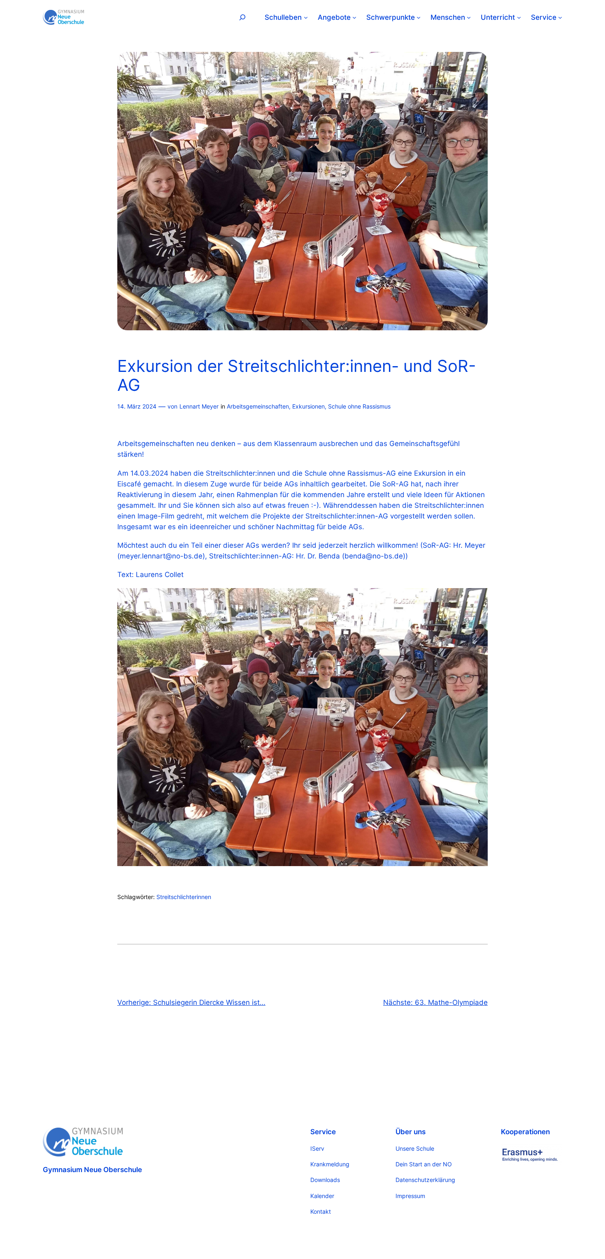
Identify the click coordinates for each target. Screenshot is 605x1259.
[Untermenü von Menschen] (469, 17)
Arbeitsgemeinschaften (258, 406)
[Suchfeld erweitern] (242, 17)
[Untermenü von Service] (560, 17)
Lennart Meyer (199, 406)
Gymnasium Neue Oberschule (92, 1170)
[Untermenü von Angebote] (354, 17)
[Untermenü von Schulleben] (306, 17)
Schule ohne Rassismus (359, 406)
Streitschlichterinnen (183, 896)
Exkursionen (308, 406)
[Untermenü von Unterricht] (519, 17)
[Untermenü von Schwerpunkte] (419, 17)
